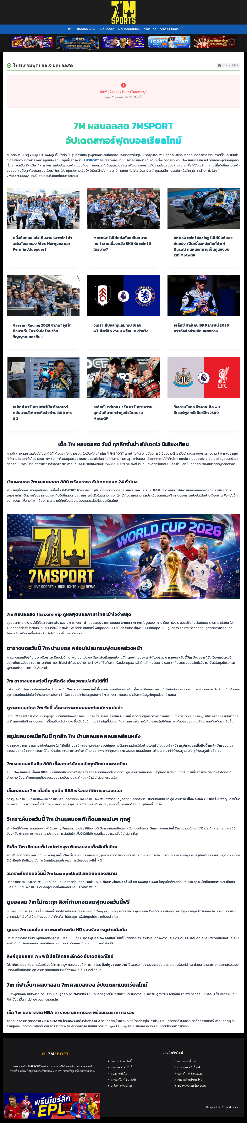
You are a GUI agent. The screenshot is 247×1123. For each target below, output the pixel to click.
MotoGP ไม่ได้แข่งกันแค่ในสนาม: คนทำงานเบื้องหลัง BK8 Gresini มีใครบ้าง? (122, 243)
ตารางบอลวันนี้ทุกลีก (189, 1067)
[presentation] (43, 208)
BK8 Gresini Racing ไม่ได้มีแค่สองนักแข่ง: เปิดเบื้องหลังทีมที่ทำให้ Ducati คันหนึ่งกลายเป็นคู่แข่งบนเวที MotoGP (203, 246)
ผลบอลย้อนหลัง (129, 28)
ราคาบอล (150, 28)
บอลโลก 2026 (86, 28)
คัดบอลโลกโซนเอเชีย (123, 1079)
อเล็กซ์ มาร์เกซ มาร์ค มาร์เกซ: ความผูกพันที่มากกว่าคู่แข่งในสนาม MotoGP (122, 412)
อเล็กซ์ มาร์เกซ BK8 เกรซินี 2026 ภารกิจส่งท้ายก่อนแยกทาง (201, 328)
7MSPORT (91, 160)
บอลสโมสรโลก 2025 (189, 1073)
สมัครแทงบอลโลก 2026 (192, 1086)
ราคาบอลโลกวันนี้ (121, 1067)
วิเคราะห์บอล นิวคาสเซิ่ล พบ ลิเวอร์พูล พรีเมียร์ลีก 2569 (197, 410)
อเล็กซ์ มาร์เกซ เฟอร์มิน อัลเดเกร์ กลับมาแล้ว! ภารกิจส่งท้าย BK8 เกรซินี (42, 412)
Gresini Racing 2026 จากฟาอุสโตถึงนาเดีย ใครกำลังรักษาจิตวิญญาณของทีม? (42, 331)
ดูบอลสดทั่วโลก (120, 1073)
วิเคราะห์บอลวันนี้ (171, 28)
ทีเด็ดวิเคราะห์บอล (122, 1086)
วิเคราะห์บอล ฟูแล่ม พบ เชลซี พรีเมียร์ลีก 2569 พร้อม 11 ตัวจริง (120, 328)
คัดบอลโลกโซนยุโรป (189, 1079)
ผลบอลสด (107, 28)
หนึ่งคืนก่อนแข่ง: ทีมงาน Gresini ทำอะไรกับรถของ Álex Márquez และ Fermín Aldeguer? (42, 243)
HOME (68, 28)
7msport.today (230, 1107)
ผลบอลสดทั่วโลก (187, 1061)
